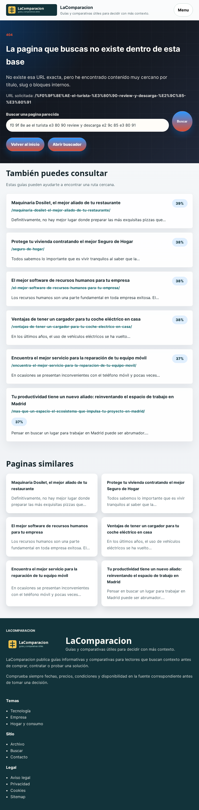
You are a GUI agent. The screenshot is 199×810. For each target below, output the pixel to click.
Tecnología (20, 710)
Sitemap (17, 796)
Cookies (17, 790)
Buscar (182, 121)
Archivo (17, 744)
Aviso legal (20, 777)
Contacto (19, 756)
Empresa (18, 717)
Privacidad (20, 783)
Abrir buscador (67, 144)
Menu (183, 10)
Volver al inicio (25, 144)
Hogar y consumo (26, 723)
